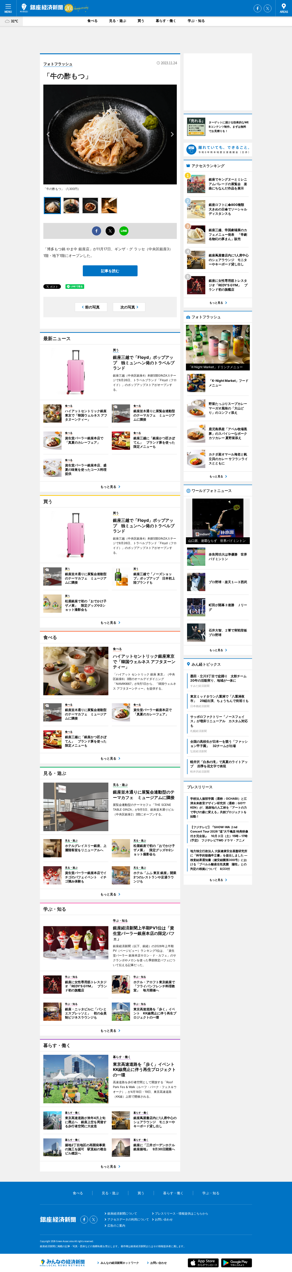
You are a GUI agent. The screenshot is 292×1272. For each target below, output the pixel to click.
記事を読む (110, 271)
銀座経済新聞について (122, 1213)
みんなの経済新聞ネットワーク (62, 1262)
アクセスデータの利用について (128, 1219)
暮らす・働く (166, 20)
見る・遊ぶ (117, 20)
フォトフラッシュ (58, 64)
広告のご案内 (116, 1225)
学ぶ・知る (196, 20)
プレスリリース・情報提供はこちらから (181, 1213)
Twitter (267, 8)
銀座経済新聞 (41, 8)
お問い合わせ (164, 1219)
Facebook (257, 8)
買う (141, 20)
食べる (92, 20)
